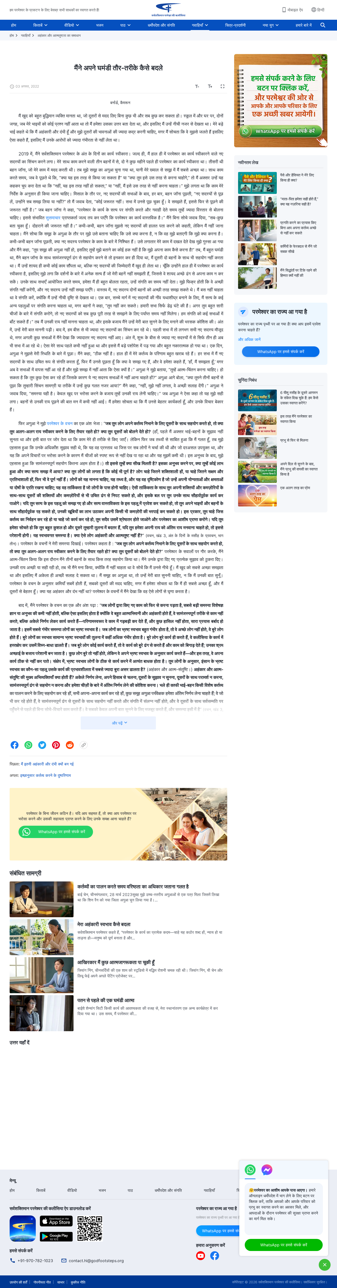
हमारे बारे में (304, 25)
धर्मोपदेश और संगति (161, 25)
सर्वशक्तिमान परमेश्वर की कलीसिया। (280, 1282)
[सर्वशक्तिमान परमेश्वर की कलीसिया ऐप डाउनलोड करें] (23, 1228)
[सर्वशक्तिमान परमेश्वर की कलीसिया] (168, 10)
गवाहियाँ (197, 25)
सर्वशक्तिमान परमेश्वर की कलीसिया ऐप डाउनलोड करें (50, 1208)
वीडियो (69, 25)
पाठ (123, 25)
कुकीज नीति (78, 1282)
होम (13, 25)
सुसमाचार (53, 217)
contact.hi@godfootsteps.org (96, 1260)
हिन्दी (320, 9)
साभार (60, 1282)
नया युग (268, 25)
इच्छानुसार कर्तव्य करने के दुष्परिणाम (45, 775)
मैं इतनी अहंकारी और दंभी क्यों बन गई (47, 764)
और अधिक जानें (249, 339)
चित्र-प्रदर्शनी (235, 25)
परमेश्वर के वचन (60, 423)
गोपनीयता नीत (42, 1282)
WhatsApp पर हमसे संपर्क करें (280, 351)
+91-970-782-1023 (35, 1260)
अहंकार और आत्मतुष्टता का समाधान (59, 35)
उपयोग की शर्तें (18, 1282)
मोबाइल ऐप (295, 9)
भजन (99, 25)
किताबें (37, 25)
